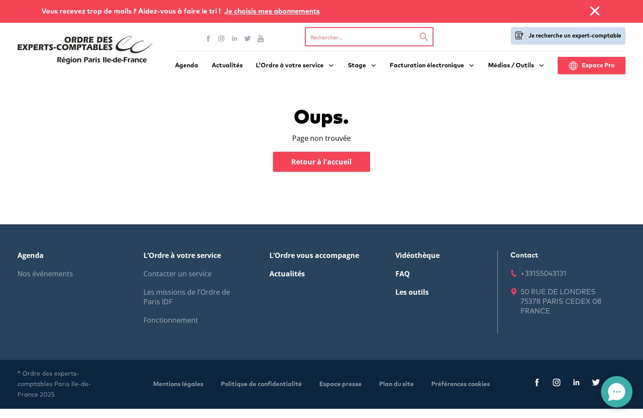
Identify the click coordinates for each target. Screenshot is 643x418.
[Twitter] (247, 38)
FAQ (402, 274)
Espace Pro (598, 66)
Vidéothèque (417, 255)
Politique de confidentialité (261, 384)
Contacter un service (177, 274)
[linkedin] (576, 384)
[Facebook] (208, 38)
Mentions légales (178, 384)
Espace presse (340, 384)
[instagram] (556, 384)
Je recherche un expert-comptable (574, 36)
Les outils (412, 292)
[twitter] (596, 384)
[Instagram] (221, 38)
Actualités (227, 66)
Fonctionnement (170, 320)
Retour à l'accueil (321, 162)
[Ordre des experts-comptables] (85, 50)
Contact (524, 255)
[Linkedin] (234, 38)
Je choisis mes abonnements (272, 11)
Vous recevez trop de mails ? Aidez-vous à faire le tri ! (132, 11)
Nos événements (45, 274)
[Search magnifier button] (424, 36)
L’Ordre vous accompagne (314, 255)
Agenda (186, 66)
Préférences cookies (460, 384)
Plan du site (396, 384)
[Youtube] (260, 38)
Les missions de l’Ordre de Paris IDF (186, 297)
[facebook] (537, 384)
